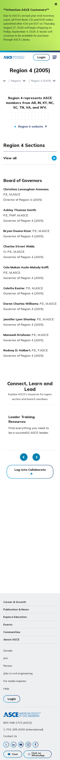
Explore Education (15, 617)
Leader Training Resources (21, 419)
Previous (24, 457)
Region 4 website (30, 126)
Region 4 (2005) (41, 80)
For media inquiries (14, 681)
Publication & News (16, 609)
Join (5, 658)
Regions (16, 80)
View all (9, 158)
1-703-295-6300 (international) (23, 729)
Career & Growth (14, 602)
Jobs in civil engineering (17, 673)
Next (36, 457)
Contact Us (10, 736)
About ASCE (11, 639)
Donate (7, 650)
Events (7, 624)
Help (6, 688)
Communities (11, 632)
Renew (7, 665)
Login (41, 57)
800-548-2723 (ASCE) (17, 722)
